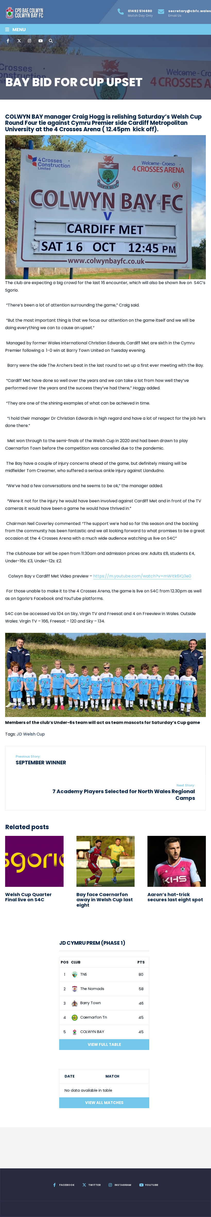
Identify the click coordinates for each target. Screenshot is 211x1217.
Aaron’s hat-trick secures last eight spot (175, 897)
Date (70, 1076)
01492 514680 (140, 13)
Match (112, 1076)
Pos (64, 962)
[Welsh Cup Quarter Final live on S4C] (34, 861)
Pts (141, 962)
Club (76, 962)
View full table (104, 1044)
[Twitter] (19, 41)
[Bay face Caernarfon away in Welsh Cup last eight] (105, 861)
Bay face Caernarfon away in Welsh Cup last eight (104, 899)
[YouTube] (40, 41)
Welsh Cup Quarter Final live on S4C (28, 897)
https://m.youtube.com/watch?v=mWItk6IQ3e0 (142, 576)
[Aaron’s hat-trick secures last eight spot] (176, 861)
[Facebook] (8, 41)
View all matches (104, 1102)
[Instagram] (29, 41)
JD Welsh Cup (31, 734)
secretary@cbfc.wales (189, 13)
